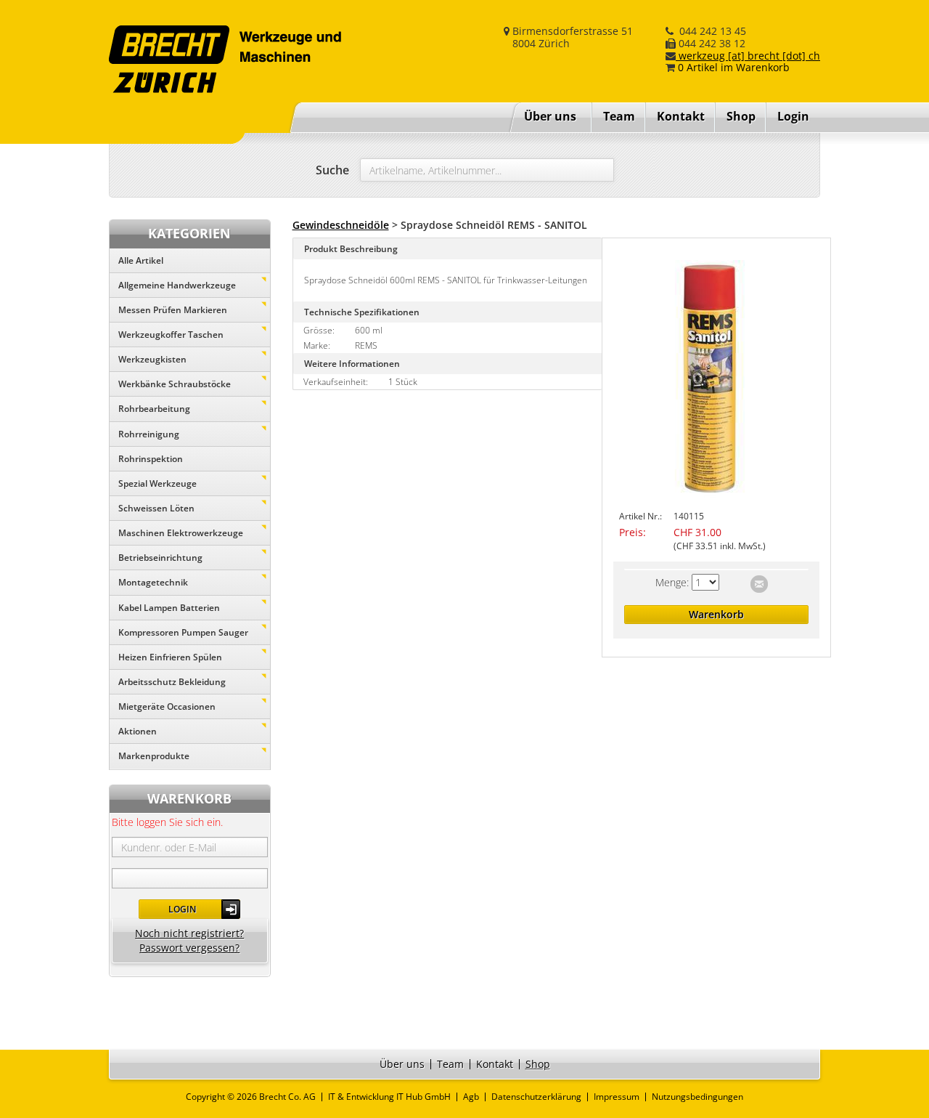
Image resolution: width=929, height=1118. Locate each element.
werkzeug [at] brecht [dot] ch (748, 55)
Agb (471, 1096)
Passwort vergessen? (189, 948)
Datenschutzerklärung (536, 1096)
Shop (741, 116)
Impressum (616, 1096)
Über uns (550, 116)
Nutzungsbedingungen (697, 1096)
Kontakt (681, 116)
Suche (332, 170)
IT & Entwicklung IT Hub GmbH (389, 1096)
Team (619, 116)
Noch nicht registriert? (189, 933)
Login (182, 909)
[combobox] (487, 170)
